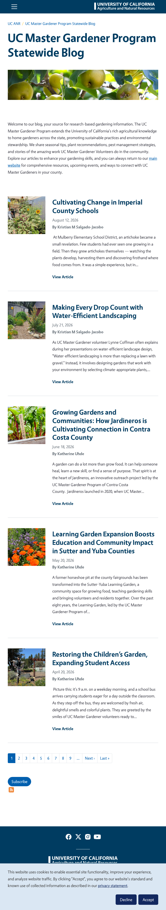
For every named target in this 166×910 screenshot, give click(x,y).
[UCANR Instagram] (87, 837)
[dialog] (83, 886)
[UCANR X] (78, 837)
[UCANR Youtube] (97, 837)
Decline (126, 899)
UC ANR (14, 23)
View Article (62, 276)
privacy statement (112, 885)
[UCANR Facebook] (68, 837)
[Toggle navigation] (14, 6)
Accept (148, 899)
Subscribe (19, 781)
